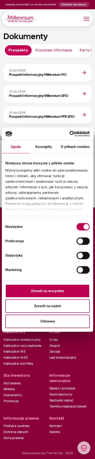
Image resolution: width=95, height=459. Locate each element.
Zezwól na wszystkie (47, 291)
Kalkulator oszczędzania (22, 345)
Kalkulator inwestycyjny (22, 339)
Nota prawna (13, 438)
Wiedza (9, 389)
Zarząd (54, 351)
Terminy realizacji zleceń (67, 406)
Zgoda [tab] (16, 147)
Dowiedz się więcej (73, 4)
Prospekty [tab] (18, 50)
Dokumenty (12, 395)
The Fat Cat (54, 453)
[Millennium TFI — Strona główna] (20, 18)
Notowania (12, 383)
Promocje (10, 401)
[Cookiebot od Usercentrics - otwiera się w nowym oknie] (69, 134)
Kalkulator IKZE (15, 357)
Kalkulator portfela (18, 363)
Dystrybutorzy (60, 394)
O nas (53, 339)
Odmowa (47, 321)
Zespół (54, 345)
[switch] (83, 241)
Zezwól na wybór (47, 306)
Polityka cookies (16, 426)
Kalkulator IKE (14, 351)
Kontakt (55, 426)
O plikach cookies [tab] (75, 147)
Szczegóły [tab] (43, 147)
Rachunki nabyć (61, 400)
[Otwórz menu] (86, 19)
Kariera (54, 432)
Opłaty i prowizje (62, 388)
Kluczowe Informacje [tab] (53, 50)
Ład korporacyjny (62, 357)
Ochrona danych (15, 432)
